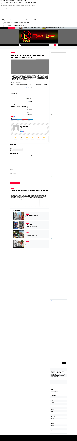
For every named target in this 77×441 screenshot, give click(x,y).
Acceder (52, 425)
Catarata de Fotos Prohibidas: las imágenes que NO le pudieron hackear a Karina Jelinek (27, 56)
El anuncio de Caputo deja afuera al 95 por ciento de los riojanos (33, 27)
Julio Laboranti (23, 127)
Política (12, 188)
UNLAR (52, 420)
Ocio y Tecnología (54, 407)
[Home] (20, 45)
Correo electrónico (13, 173)
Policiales (52, 409)
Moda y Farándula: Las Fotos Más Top (31, 215)
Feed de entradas (54, 427)
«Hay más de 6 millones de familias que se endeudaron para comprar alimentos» (56, 27)
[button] (53, 45)
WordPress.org (53, 430)
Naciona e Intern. (53, 404)
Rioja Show (27, 223)
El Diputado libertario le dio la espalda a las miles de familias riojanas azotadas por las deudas (58, 375)
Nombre (11, 169)
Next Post (12, 187)
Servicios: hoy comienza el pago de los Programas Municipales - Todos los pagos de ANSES (29, 191)
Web (11, 177)
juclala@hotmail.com (25, 129)
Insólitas (52, 400)
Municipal (52, 402)
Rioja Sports (53, 416)
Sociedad (52, 418)
